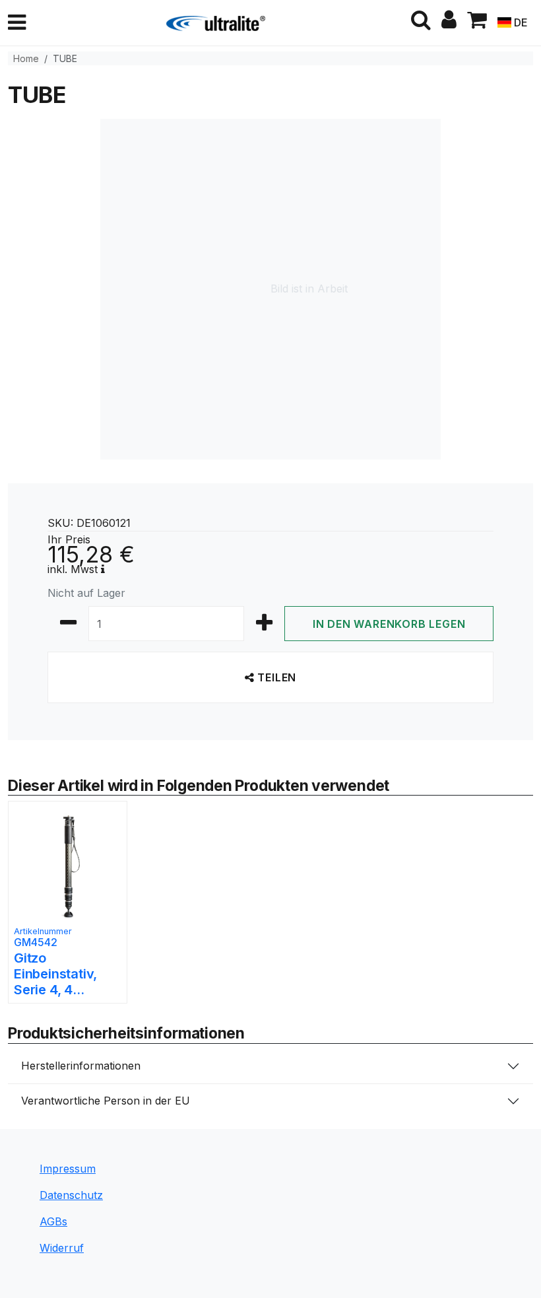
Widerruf (62, 1247)
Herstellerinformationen (81, 1065)
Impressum (68, 1168)
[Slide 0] (270, 1001)
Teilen (276, 677)
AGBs (53, 1221)
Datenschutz (71, 1195)
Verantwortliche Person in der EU (105, 1100)
